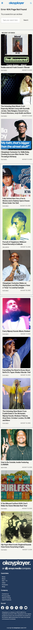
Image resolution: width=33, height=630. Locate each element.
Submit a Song (6, 598)
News (3, 577)
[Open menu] (2, 3)
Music (3, 579)
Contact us (5, 594)
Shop (3, 587)
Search (25, 20)
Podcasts (5, 585)
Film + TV (4, 581)
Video (3, 583)
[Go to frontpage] (16, 3)
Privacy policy (6, 596)
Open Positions (6, 600)
